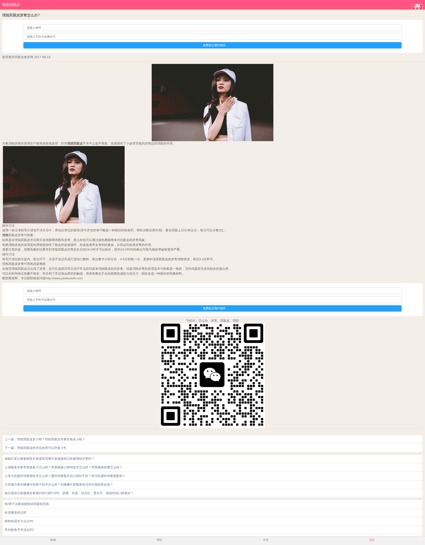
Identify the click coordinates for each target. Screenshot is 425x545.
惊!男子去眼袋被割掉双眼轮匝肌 (27, 504)
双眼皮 (225, 320)
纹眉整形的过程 (15, 512)
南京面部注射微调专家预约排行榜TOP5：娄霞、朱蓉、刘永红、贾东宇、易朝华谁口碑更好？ (69, 493)
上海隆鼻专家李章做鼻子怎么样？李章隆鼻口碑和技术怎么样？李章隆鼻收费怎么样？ (63, 467)
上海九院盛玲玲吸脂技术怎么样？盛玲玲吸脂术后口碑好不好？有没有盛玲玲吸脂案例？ (65, 476)
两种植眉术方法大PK (19, 521)
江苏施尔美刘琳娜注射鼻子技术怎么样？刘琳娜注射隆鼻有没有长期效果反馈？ (59, 484)
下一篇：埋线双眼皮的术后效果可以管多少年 (36, 448)
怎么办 (203, 320)
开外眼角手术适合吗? (19, 530)
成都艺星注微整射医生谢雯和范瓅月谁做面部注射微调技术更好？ (50, 458)
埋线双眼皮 (11, 5)
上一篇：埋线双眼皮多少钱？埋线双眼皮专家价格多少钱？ (45, 439)
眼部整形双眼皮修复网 (17, 57)
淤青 (214, 320)
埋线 (236, 320)
